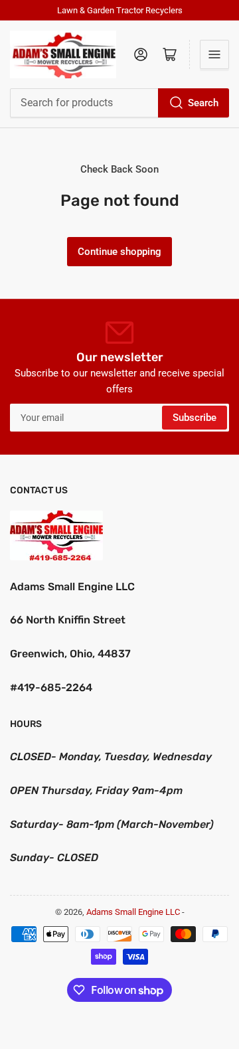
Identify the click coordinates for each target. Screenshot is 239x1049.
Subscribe (194, 418)
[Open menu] (214, 54)
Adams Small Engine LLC (133, 912)
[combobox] (119, 103)
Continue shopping (119, 252)
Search (203, 103)
